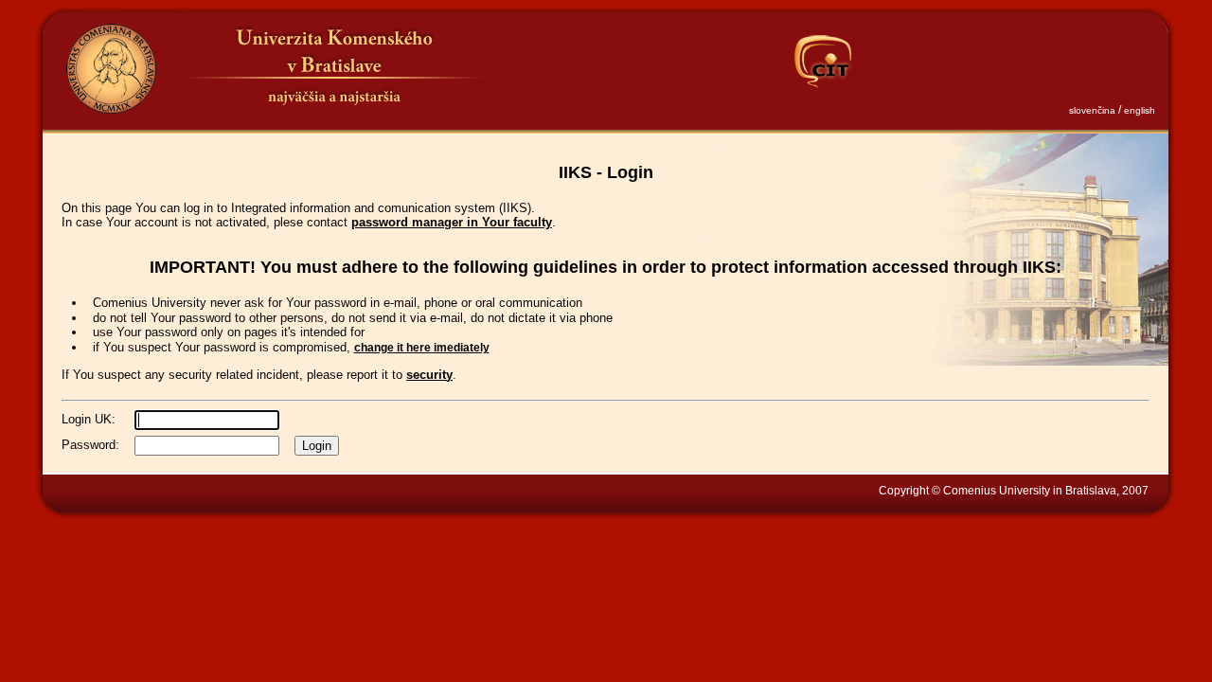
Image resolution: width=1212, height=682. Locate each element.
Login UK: (89, 419)
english (1139, 110)
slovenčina (1092, 110)
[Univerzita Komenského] (110, 69)
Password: (90, 445)
